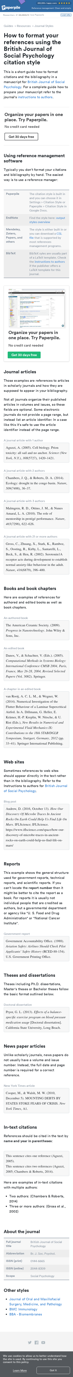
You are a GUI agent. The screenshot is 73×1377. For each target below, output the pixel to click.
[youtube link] (43, 1343)
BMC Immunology (23, 1309)
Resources (24, 26)
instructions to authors (35, 97)
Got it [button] (53, 1370)
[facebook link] (36, 1343)
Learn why (66, 14)
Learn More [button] (20, 1370)
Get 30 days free (21, 136)
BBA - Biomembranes (25, 1314)
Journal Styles (43, 26)
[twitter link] (29, 1343)
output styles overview (47, 220)
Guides (8, 26)
